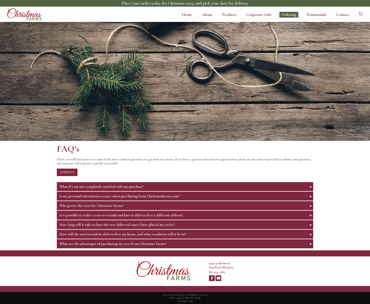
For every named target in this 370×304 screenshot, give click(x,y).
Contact (342, 14)
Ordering (288, 14)
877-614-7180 (217, 272)
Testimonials (316, 14)
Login (190, 300)
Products (229, 14)
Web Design (175, 297)
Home (187, 14)
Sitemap (181, 300)
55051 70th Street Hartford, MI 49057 (221, 265)
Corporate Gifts (258, 14)
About (207, 14)
